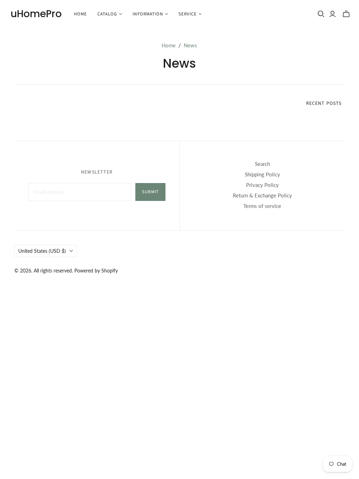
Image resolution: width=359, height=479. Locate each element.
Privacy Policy (262, 185)
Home (80, 14)
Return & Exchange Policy (262, 195)
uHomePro (36, 14)
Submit (150, 192)
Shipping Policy (262, 174)
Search (262, 164)
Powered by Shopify (96, 271)
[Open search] (321, 14)
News (190, 45)
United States (42, 251)
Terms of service (262, 206)
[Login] (332, 14)
